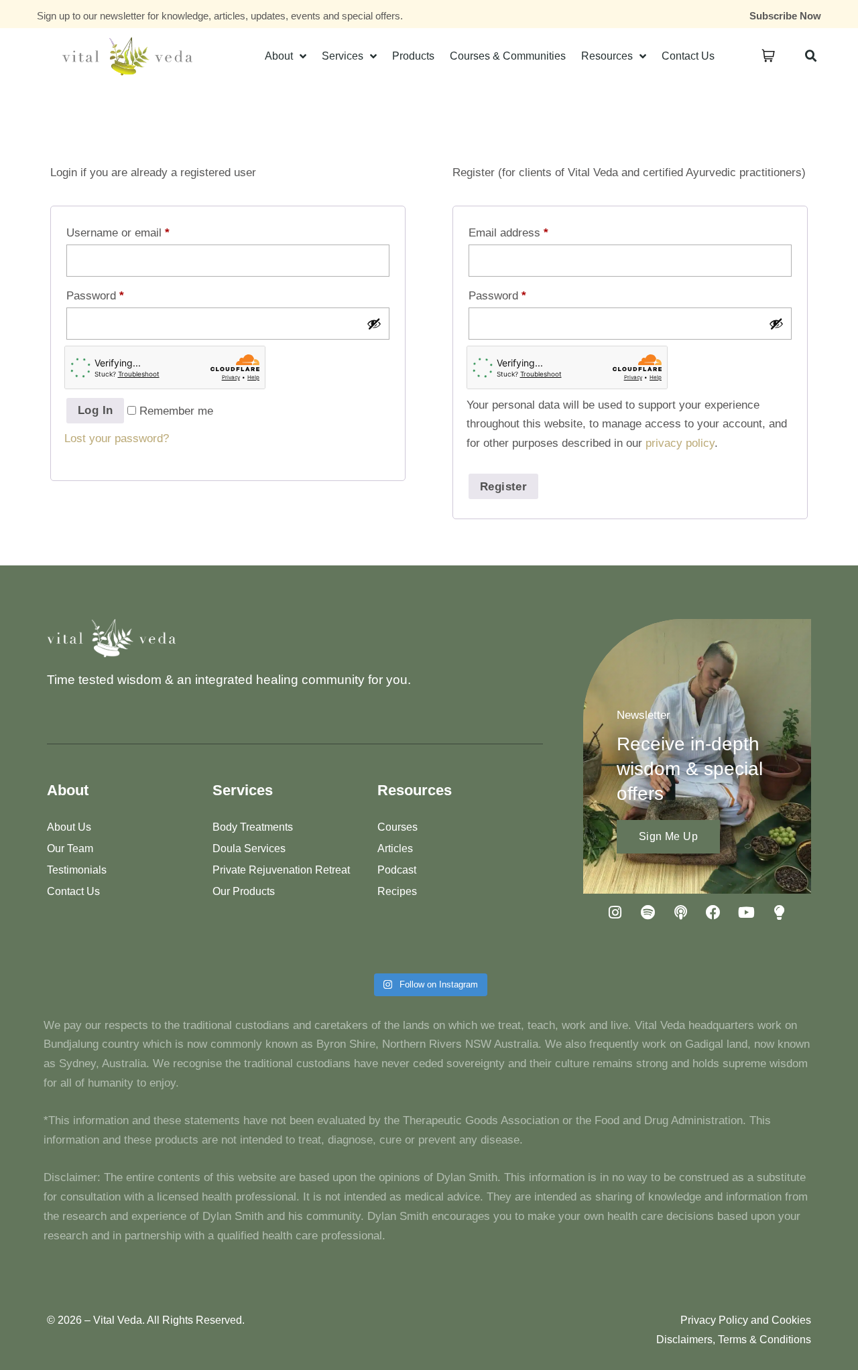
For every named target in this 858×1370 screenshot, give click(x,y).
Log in (95, 410)
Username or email (118, 232)
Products (413, 56)
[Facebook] (713, 912)
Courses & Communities (508, 56)
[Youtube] (746, 912)
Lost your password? (116, 438)
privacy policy (680, 443)
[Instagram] (614, 912)
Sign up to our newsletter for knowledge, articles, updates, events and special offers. (220, 15)
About (279, 56)
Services (342, 56)
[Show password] (374, 323)
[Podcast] (680, 912)
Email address (508, 232)
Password (95, 295)
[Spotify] (647, 912)
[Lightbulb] (779, 912)
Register (503, 486)
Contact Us (688, 56)
